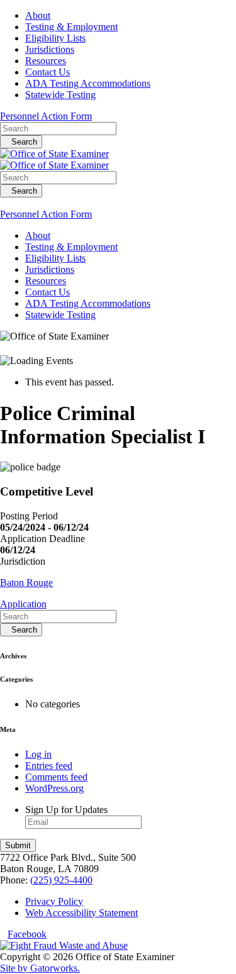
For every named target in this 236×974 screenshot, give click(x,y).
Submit (18, 845)
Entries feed (48, 765)
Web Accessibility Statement (81, 912)
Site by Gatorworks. (40, 968)
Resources (45, 60)
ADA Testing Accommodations (87, 83)
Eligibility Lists (55, 38)
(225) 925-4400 (61, 880)
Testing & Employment (71, 26)
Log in (38, 754)
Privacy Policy (54, 901)
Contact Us (47, 72)
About (37, 15)
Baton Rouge (26, 582)
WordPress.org (54, 788)
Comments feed (56, 777)
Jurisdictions (49, 49)
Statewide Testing (60, 94)
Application (23, 604)
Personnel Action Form (46, 116)
